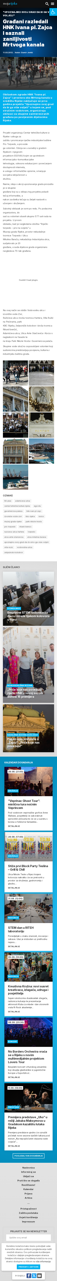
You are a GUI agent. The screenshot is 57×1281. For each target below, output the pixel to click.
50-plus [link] (7, 501)
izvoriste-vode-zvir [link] (13, 516)
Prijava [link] (28, 1193)
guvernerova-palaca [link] (13, 511)
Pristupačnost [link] (28, 1208)
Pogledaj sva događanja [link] (28, 1156)
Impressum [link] (28, 1221)
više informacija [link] (43, 1261)
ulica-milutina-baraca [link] (36, 537)
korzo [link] (41, 516)
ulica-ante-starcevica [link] (13, 537)
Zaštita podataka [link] (28, 1213)
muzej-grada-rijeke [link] (13, 521)
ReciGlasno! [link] (28, 1185)
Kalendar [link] (28, 1189)
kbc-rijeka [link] (30, 516)
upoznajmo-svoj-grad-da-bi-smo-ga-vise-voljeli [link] (26, 542)
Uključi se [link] (28, 1176)
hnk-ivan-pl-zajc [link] (33, 511)
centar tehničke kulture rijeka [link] (17, 506)
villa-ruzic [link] (8, 547)
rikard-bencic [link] (25, 527)
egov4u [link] (37, 506)
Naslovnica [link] (28, 1167)
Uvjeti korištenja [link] (28, 1217)
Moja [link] (10, 3)
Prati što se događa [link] (28, 1180)
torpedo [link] (31, 532)
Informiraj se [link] (28, 1172)
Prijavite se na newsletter (28, 1231)
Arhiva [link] (28, 1197)
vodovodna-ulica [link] (24, 547)
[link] (53, 12)
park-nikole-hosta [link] (34, 521)
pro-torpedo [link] (9, 527)
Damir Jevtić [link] (27, 52)
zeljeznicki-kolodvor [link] (13, 552)
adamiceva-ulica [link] (22, 501)
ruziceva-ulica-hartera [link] (14, 532)
